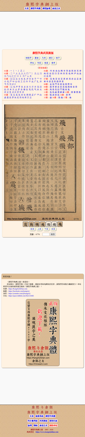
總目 (51, 58)
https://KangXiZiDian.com (18, 289)
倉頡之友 (56, 8)
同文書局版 (33, 421)
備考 (53, 63)
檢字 (58, 58)
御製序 (29, 58)
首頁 (32, 229)
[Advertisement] (42, 31)
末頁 (53, 229)
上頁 (39, 229)
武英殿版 (43, 421)
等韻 (39, 63)
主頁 (27, 8)
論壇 (30, 425)
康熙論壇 (46, 8)
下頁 (46, 229)
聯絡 (36, 425)
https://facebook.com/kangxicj (19, 291)
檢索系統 (39, 416)
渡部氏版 (53, 421)
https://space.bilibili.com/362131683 (21, 296)
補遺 (46, 63)
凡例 (44, 58)
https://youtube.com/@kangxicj (19, 293)
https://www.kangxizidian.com (47, 432)
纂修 (37, 58)
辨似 (32, 63)
